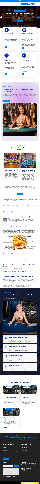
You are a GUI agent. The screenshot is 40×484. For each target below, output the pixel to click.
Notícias (12, 417)
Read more (23, 405)
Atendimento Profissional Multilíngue (18, 337)
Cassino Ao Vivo (24, 450)
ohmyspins (7, 417)
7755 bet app (7, 419)
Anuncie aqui (6, 447)
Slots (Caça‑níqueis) (25, 447)
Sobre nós (5, 450)
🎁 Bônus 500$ (6, 100)
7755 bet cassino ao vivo (10, 397)
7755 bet (6, 186)
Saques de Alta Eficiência (15, 355)
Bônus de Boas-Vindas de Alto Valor (18, 346)
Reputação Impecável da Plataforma (11, 59)
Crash (23, 452)
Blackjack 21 (24, 449)
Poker (23, 453)
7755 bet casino (19, 206)
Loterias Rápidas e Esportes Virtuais (26, 171)
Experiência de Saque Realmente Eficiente (28, 34)
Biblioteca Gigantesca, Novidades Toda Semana (28, 60)
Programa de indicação (7, 449)
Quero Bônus (33, 4)
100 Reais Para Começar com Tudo (11, 34)
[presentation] (1, 17)
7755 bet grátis (25, 397)
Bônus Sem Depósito (14, 365)
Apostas (10, 482)
